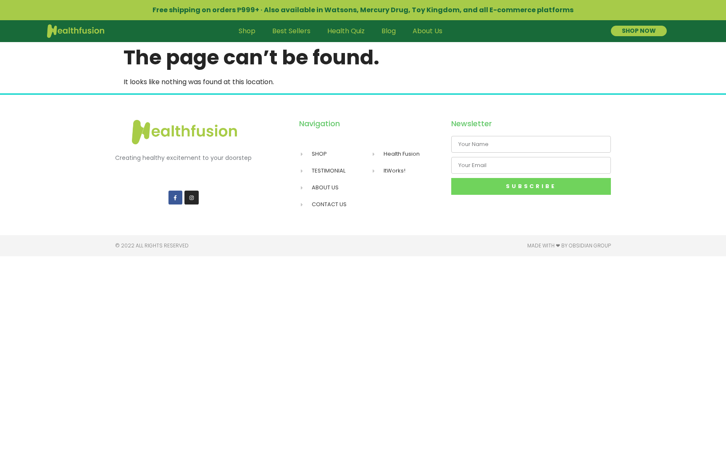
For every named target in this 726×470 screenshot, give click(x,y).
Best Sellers (291, 31)
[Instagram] (191, 198)
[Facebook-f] (175, 198)
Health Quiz (346, 31)
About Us (427, 31)
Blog (388, 31)
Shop (247, 31)
